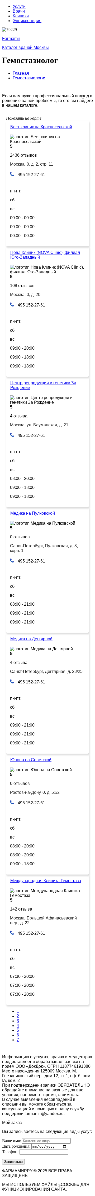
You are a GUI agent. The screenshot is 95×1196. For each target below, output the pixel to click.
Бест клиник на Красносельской (41, 127)
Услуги (19, 6)
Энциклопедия (27, 20)
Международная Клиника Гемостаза (45, 880)
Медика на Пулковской (32, 513)
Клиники (21, 16)
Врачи (19, 11)
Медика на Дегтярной (31, 639)
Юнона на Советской (30, 760)
